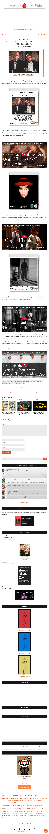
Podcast (13, 821)
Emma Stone (14, 803)
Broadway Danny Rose (41, 795)
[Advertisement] (24, 19)
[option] (24, 481)
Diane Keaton (5, 803)
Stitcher (37, 500)
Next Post (36, 392)
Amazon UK (10, 139)
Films (24, 39)
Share (45, 476)
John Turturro (4, 808)
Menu (4, 34)
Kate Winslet (9, 808)
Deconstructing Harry (37, 800)
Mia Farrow (33, 381)
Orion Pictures (39, 381)
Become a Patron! (24, 502)
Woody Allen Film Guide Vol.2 (24, 653)
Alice (23, 83)
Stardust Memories (14, 813)
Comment (4, 424)
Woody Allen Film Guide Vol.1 (24, 630)
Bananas (23, 795)
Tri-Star (23, 383)
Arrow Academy (5, 80)
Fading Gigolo (32, 803)
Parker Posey (35, 811)
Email (3, 442)
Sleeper (8, 813)
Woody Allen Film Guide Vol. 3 (24, 676)
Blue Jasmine (30, 795)
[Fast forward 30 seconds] (12, 474)
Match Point (12, 811)
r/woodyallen (24, 778)
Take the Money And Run (24, 813)
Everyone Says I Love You (24, 803)
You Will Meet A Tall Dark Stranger (39, 815)
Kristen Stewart (15, 808)
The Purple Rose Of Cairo (36, 813)
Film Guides (19, 821)
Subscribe (39, 476)
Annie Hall (21, 133)
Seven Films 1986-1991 (6, 383)
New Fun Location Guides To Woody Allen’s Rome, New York (8, 413)
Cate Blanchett (43, 798)
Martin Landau (26, 381)
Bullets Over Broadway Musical (21, 798)
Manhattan (5, 811)
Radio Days (40, 811)
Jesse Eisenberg (30, 805)
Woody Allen (38, 821)
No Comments (28, 46)
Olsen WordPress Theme (22, 831)
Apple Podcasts (18, 500)
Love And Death (22, 808)
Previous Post (13, 392)
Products (28, 39)
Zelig (2, 817)
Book (8, 821)
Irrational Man (20, 805)
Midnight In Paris (26, 811)
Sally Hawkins (4, 813)
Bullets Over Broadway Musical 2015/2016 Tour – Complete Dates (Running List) (39, 414)
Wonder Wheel (29, 815)
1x (9, 474)
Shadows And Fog (30, 83)
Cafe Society (33, 798)
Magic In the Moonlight (36, 808)
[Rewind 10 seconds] (7, 474)
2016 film (3, 795)
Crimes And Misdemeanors (15, 83)
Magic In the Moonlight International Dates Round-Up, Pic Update (23, 413)
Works (25, 821)
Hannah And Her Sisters (8, 805)
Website (3, 447)
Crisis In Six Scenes (28, 800)
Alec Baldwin (8, 795)
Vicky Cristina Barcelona (19, 815)
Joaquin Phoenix (38, 805)
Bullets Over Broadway (8, 798)
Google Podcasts (26, 500)
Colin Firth (7, 800)
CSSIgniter (30, 831)
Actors (20, 39)
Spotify (32, 500)
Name (3, 438)
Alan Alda (4, 381)
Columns (31, 821)
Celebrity (3, 800)
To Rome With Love (8, 815)
